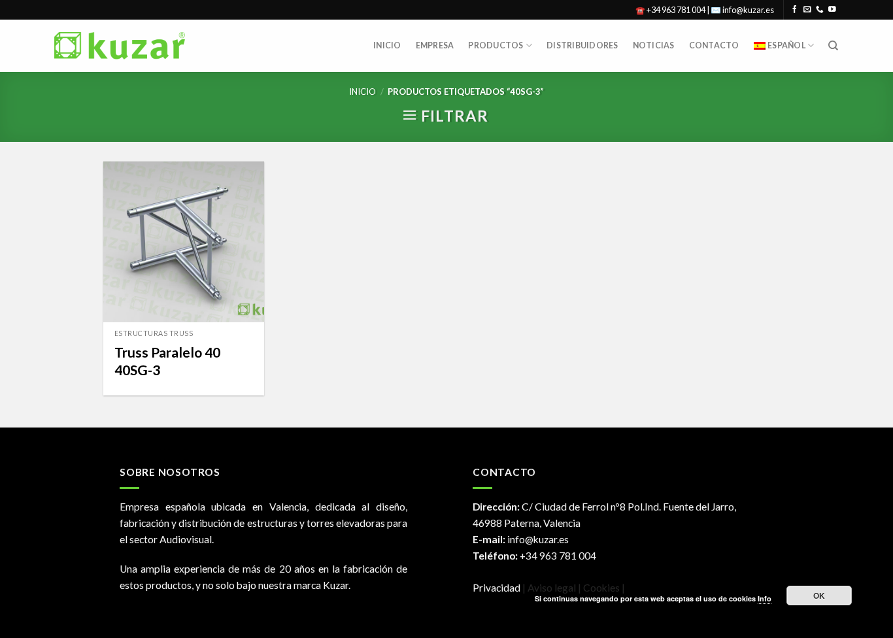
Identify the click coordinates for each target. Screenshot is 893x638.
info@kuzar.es (538, 539)
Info (764, 598)
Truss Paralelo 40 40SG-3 (167, 361)
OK (819, 595)
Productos (495, 45)
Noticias (654, 45)
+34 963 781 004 (558, 556)
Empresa (435, 45)
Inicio (387, 45)
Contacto (714, 45)
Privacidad (496, 588)
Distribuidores (582, 45)
